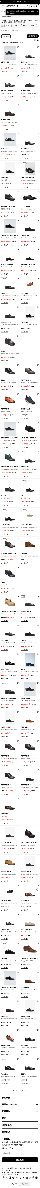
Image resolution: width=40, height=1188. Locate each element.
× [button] (8, 30)
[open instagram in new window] (10, 1177)
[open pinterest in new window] (3, 1177)
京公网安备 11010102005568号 (14, 1172)
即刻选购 (19, 1)
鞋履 (16, 25)
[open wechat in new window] (20, 1177)
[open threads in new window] (30, 1177)
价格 (32, 25)
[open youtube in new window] (23, 1177)
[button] (27, 6)
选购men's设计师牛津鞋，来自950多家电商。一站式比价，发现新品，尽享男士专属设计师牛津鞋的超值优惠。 (19, 21)
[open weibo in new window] (16, 1177)
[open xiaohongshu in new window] (26, 1177)
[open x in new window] (7, 1177)
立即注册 (20, 1160)
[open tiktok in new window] (33, 1177)
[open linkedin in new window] (36, 1177)
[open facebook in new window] (13, 1177)
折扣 (7, 25)
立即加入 (34, 6)
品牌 (24, 25)
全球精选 (5, 36)
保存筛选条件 (32, 36)
